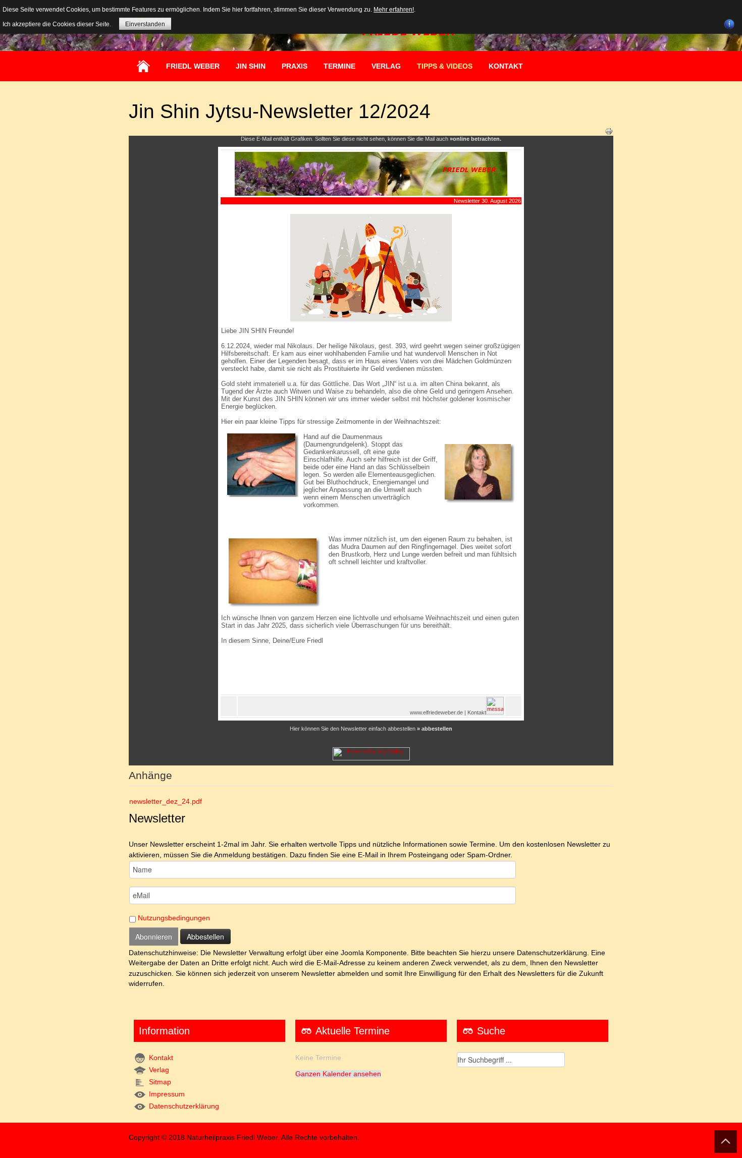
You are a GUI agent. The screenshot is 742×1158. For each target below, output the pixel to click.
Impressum (167, 1094)
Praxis (294, 66)
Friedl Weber (193, 66)
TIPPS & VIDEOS (444, 66)
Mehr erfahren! (394, 9)
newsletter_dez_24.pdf (165, 801)
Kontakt (506, 66)
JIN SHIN (251, 66)
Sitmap (160, 1082)
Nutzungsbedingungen (174, 918)
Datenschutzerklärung (184, 1106)
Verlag (159, 1070)
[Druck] (609, 130)
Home (143, 66)
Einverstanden (145, 24)
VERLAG (386, 66)
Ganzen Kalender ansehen (338, 1074)
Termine (339, 66)
